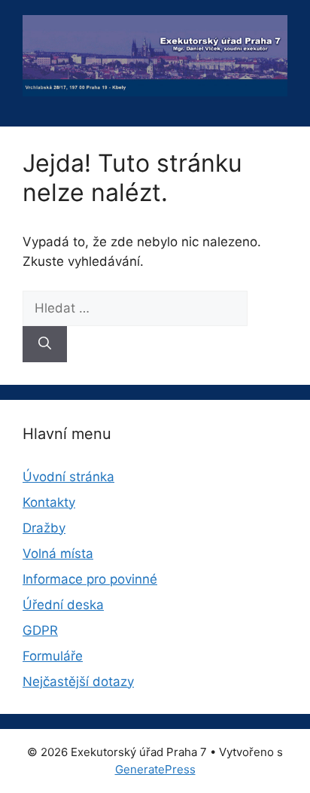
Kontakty (49, 502)
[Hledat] (45, 344)
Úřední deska (63, 604)
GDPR (40, 630)
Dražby (44, 527)
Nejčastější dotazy (78, 681)
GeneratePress (155, 769)
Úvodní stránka (68, 476)
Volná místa (58, 553)
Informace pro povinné (90, 579)
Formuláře (53, 655)
